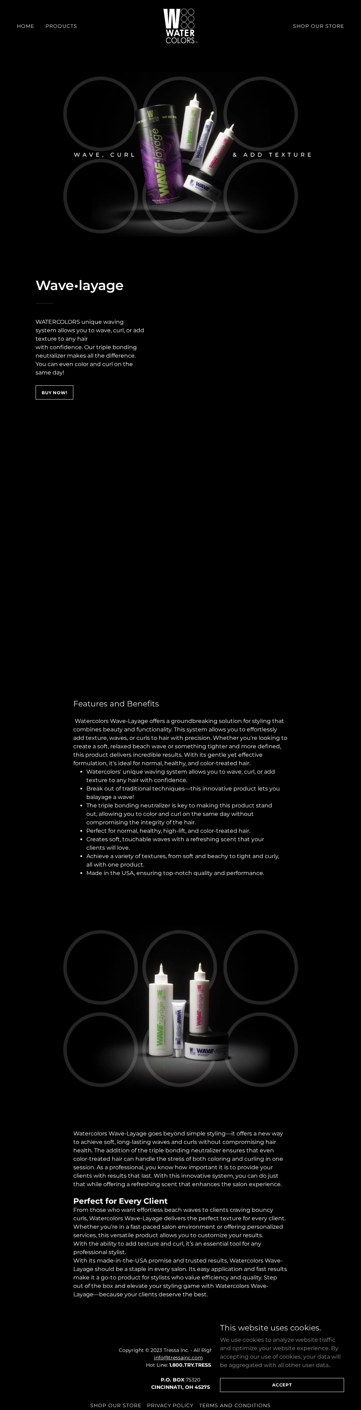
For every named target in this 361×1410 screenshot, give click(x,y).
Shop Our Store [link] (318, 26)
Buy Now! (54, 392)
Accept (282, 1384)
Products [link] (61, 26)
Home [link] (25, 26)
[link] (180, 25)
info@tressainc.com (178, 1357)
